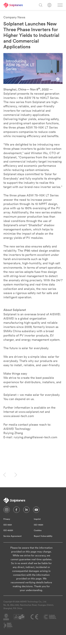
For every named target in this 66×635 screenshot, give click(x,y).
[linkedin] (26, 510)
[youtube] (36, 510)
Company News (14, 17)
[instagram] (7, 510)
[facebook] (16, 510)
